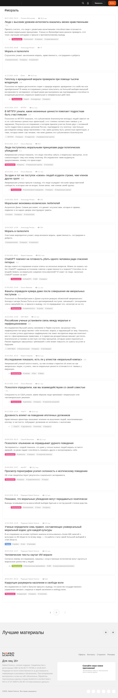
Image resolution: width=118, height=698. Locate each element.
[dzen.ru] (104, 691)
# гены (37, 507)
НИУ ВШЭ (24, 317)
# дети (26, 99)
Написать (99, 3)
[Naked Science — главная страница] (14, 3)
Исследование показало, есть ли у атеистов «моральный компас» (45, 359)
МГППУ (23, 107)
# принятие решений (51, 402)
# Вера (41, 373)
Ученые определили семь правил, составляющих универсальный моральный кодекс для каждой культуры (43, 528)
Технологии (17, 566)
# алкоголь (21, 454)
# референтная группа (45, 137)
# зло (23, 544)
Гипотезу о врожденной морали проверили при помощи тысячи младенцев (42, 81)
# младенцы (35, 99)
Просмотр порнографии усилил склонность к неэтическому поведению (46, 471)
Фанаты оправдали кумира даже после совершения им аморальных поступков (45, 293)
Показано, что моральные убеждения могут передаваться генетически (46, 499)
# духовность (26, 426)
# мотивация (46, 349)
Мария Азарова (26, 255)
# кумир (40, 308)
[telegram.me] (109, 691)
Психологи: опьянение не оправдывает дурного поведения (39, 443)
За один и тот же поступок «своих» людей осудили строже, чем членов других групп (46, 177)
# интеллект (28, 39)
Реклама (111, 655)
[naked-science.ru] (114, 691)
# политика (48, 165)
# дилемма (27, 402)
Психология (17, 39)
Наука (8, 544)
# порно (45, 479)
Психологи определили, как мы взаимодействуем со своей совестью (45, 389)
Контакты (91, 655)
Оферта (81, 655)
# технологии (29, 214)
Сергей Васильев (27, 439)
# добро (16, 544)
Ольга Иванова (26, 144)
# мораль (38, 39)
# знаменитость (29, 308)
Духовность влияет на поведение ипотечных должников (37, 415)
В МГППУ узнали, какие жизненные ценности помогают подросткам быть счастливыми (44, 113)
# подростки (29, 137)
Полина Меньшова (28, 18)
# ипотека (37, 426)
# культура (31, 544)
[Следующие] (113, 632)
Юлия (23, 75)
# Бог (34, 373)
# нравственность (51, 39)
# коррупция (21, 594)
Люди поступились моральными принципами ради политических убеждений (42, 149)
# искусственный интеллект (63, 566)
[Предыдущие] (106, 632)
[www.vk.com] (93, 691)
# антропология (12, 60)
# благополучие (23, 349)
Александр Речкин (27, 48)
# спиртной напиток (44, 454)
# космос (9, 214)
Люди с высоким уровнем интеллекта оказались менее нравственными (46, 23)
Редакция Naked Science (30, 495)
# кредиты (47, 426)
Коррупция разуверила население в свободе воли (34, 582)
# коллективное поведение (33, 190)
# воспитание (28, 507)
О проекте (101, 655)
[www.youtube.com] (98, 691)
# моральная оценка (34, 165)
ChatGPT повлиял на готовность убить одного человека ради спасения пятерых (46, 261)
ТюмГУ (23, 411)
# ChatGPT (27, 279)
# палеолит (33, 60)
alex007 (24, 467)
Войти (112, 3)
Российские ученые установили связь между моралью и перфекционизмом (37, 322)
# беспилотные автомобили (34, 566)
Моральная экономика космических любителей (32, 203)
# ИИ (35, 279)
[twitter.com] (88, 691)
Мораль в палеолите (17, 51)
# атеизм (26, 373)
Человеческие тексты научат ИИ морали (28, 554)
